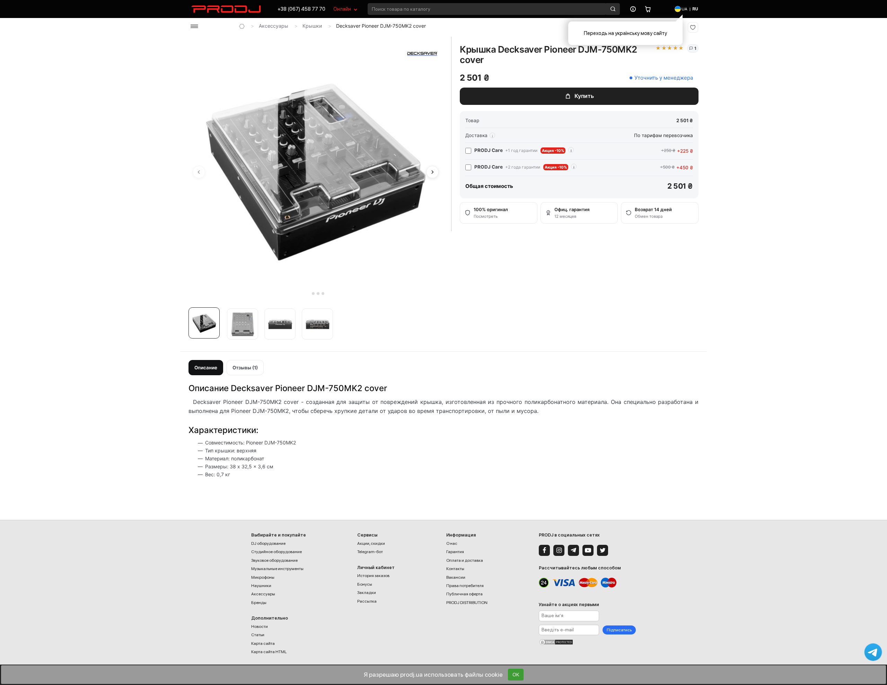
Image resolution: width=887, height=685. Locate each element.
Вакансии (455, 577)
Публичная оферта (464, 594)
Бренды (258, 602)
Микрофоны (262, 577)
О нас (451, 543)
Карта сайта (263, 643)
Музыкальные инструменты (277, 568)
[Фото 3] (280, 324)
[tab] (308, 294)
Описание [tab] (205, 367)
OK (515, 674)
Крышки (312, 26)
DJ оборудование (268, 543)
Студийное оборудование (276, 551)
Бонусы (364, 584)
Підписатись (619, 630)
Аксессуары (273, 26)
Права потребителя (465, 585)
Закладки (366, 592)
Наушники (261, 585)
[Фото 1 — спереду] (204, 323)
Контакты (455, 568)
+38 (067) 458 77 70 (301, 9)
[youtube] (588, 550)
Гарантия (455, 551)
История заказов (373, 575)
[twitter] (602, 550)
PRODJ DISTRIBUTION (467, 602)
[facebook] (544, 550)
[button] (205, 325)
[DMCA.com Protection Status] (587, 642)
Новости (259, 626)
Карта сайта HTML (269, 651)
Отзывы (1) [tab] (245, 367)
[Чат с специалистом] (873, 652)
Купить (584, 95)
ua (684, 9)
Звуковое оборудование (274, 560)
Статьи (257, 634)
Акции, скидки (371, 543)
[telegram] (573, 550)
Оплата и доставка (464, 560)
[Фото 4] (317, 324)
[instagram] (558, 550)
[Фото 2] (242, 324)
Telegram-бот (370, 551)
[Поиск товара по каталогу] (613, 9)
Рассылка (367, 601)
